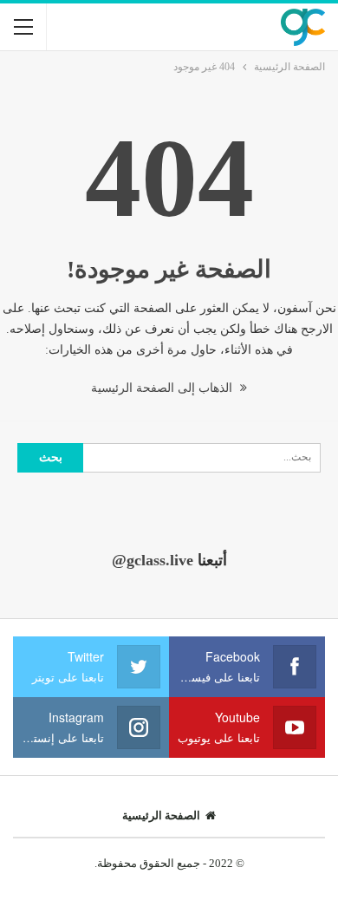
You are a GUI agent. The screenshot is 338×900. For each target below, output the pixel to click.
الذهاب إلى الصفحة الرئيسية (163, 388)
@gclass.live (152, 560)
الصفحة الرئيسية (161, 815)
